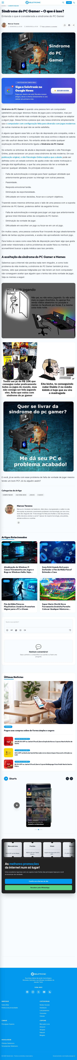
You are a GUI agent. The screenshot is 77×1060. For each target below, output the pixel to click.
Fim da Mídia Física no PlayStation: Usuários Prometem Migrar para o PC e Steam (19, 606)
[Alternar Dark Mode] (74, 2)
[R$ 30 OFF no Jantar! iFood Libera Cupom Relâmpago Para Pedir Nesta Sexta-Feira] (38, 764)
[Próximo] (71, 778)
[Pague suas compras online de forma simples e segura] (38, 707)
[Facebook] (27, 992)
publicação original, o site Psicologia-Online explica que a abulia (32, 157)
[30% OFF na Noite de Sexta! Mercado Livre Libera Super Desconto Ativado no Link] (38, 752)
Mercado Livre (45, 1024)
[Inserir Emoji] (7, 630)
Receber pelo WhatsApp (39, 888)
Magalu (42, 1035)
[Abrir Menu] (2, 2)
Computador (13, 6)
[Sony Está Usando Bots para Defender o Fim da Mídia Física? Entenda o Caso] (57, 552)
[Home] (33, 2)
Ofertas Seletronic (8, 1043)
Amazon (42, 1027)
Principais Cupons (8, 1024)
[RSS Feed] (50, 992)
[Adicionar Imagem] (20, 630)
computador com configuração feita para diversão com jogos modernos (41, 123)
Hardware (43, 1008)
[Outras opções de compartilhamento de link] (73, 25)
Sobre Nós (5, 1005)
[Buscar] (63, 2)
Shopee (42, 1030)
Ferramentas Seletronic (10, 1046)
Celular (42, 1016)
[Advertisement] (38, 926)
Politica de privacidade (10, 1008)
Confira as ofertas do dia (38, 881)
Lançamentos (44, 1010)
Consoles (43, 1013)
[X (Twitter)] (38, 992)
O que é (40, 495)
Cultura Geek (21, 495)
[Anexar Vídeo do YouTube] (25, 630)
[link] (18, 522)
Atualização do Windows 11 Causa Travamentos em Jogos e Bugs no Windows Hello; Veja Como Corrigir (19, 571)
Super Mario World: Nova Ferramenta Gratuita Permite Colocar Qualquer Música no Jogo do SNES (56, 608)
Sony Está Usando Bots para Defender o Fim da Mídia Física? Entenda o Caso (57, 569)
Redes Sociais (45, 1005)
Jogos (31, 495)
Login (69, 2)
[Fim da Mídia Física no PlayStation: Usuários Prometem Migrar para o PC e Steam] (19, 589)
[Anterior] (67, 778)
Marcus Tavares (13, 24)
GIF (12, 630)
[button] (65, 25)
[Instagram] (33, 992)
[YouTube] (44, 992)
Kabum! (42, 1032)
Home (4, 6)
